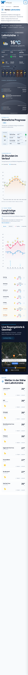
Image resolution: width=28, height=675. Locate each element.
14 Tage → (13, 66)
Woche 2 (10, 226)
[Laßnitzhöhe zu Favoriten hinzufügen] (18, 35)
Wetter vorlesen (20, 32)
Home (2, 6)
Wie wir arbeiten (5, 222)
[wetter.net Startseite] (6, 2)
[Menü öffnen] (25, 2)
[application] (14, 184)
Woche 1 (4, 226)
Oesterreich (8, 6)
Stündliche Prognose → (8, 68)
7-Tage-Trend (6, 66)
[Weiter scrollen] (24, 139)
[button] (5, 138)
